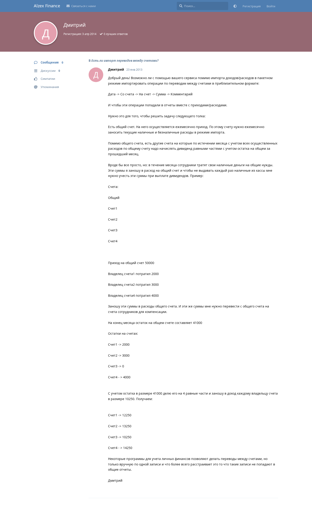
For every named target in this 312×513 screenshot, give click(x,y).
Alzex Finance (47, 5)
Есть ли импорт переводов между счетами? (125, 61)
